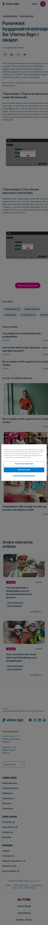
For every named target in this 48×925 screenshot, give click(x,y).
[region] (24, 462)
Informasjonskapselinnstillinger (24, 476)
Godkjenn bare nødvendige (24, 464)
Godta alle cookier (24, 470)
